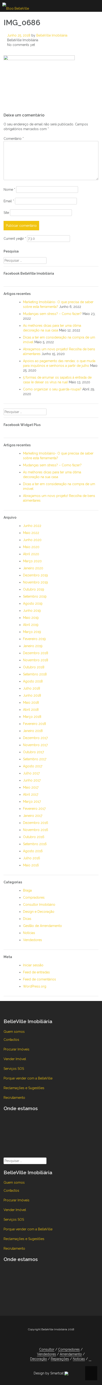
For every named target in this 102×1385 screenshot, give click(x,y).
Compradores (34, 897)
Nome (9, 189)
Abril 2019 (30, 625)
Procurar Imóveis (16, 1049)
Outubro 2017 (33, 752)
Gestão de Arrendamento (42, 926)
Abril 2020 (31, 554)
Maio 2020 (31, 547)
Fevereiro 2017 (34, 808)
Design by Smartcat (49, 1373)
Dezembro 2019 (35, 575)
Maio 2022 (31, 533)
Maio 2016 (31, 865)
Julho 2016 (31, 858)
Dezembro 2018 (35, 653)
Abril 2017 (30, 794)
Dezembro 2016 (35, 823)
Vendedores (32, 940)
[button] (90, 1359)
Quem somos (14, 1032)
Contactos (11, 1040)
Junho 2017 (32, 780)
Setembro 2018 (35, 674)
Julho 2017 (31, 773)
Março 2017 (32, 801)
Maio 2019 (31, 618)
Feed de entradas (36, 972)
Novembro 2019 (35, 582)
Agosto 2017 (32, 766)
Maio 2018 (31, 702)
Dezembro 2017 (35, 738)
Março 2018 (32, 717)
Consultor (46, 1349)
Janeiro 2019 (32, 646)
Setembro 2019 (34, 596)
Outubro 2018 (33, 667)
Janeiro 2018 (33, 731)
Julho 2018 (31, 688)
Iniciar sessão (33, 965)
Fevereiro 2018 (34, 724)
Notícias (29, 933)
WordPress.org (34, 986)
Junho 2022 (32, 526)
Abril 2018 (31, 709)
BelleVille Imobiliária (51, 35)
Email (9, 201)
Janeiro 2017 (32, 816)
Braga (27, 890)
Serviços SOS (14, 1069)
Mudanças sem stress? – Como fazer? (52, 314)
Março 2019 (32, 632)
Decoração (38, 1359)
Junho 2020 (32, 540)
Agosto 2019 (32, 603)
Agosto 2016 (33, 851)
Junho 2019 (32, 610)
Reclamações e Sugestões (24, 1088)
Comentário (14, 139)
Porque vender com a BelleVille (28, 1078)
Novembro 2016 (35, 830)
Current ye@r (15, 238)
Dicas (27, 919)
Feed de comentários (39, 979)
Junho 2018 (32, 695)
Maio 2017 (30, 787)
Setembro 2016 (35, 844)
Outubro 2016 (33, 837)
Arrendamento (71, 1354)
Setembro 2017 (34, 759)
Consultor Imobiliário (39, 904)
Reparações (60, 1359)
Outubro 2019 (33, 589)
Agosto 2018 (33, 681)
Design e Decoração (38, 912)
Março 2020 (32, 561)
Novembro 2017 (35, 745)
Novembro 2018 (35, 660)
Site (6, 213)
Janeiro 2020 (33, 568)
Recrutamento (14, 1098)
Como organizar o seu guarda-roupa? (52, 389)
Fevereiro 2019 (34, 639)
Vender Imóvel (15, 1059)
